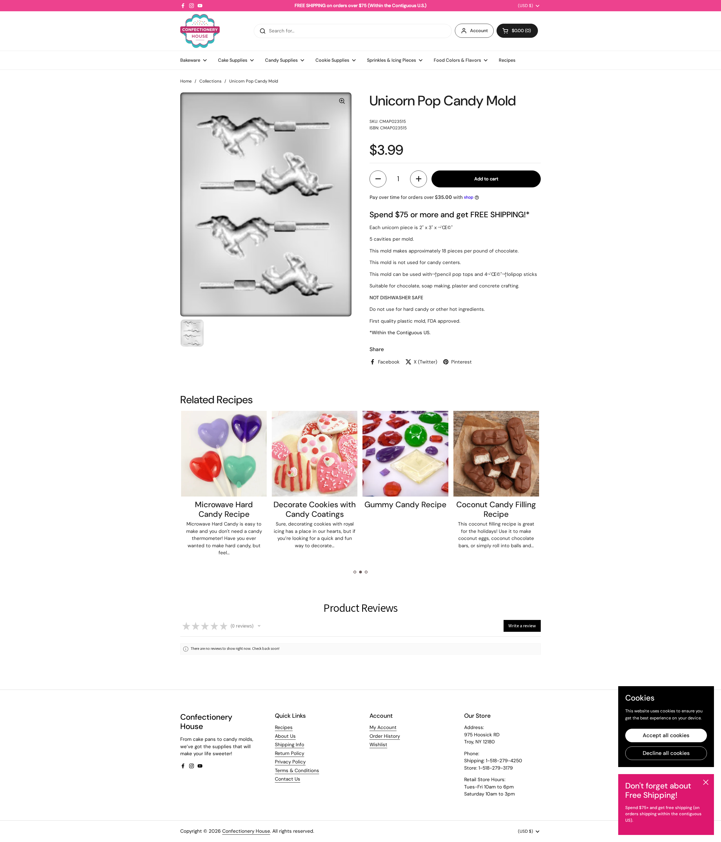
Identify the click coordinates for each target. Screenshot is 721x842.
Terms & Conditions (297, 770)
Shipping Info (289, 744)
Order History (385, 736)
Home (186, 81)
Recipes (284, 727)
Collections (210, 81)
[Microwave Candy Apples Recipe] (496, 454)
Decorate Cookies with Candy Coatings (224, 509)
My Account (383, 727)
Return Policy (289, 753)
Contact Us (287, 779)
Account (479, 31)
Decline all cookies (666, 753)
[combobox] (353, 31)
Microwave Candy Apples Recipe (496, 509)
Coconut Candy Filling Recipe (405, 509)
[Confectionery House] (200, 31)
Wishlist (378, 744)
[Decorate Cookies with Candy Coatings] (223, 454)
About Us (285, 736)
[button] (517, 31)
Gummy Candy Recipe (314, 504)
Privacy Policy (290, 762)
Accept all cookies (666, 735)
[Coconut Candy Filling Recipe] (405, 454)
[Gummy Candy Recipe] (314, 454)
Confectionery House (246, 831)
